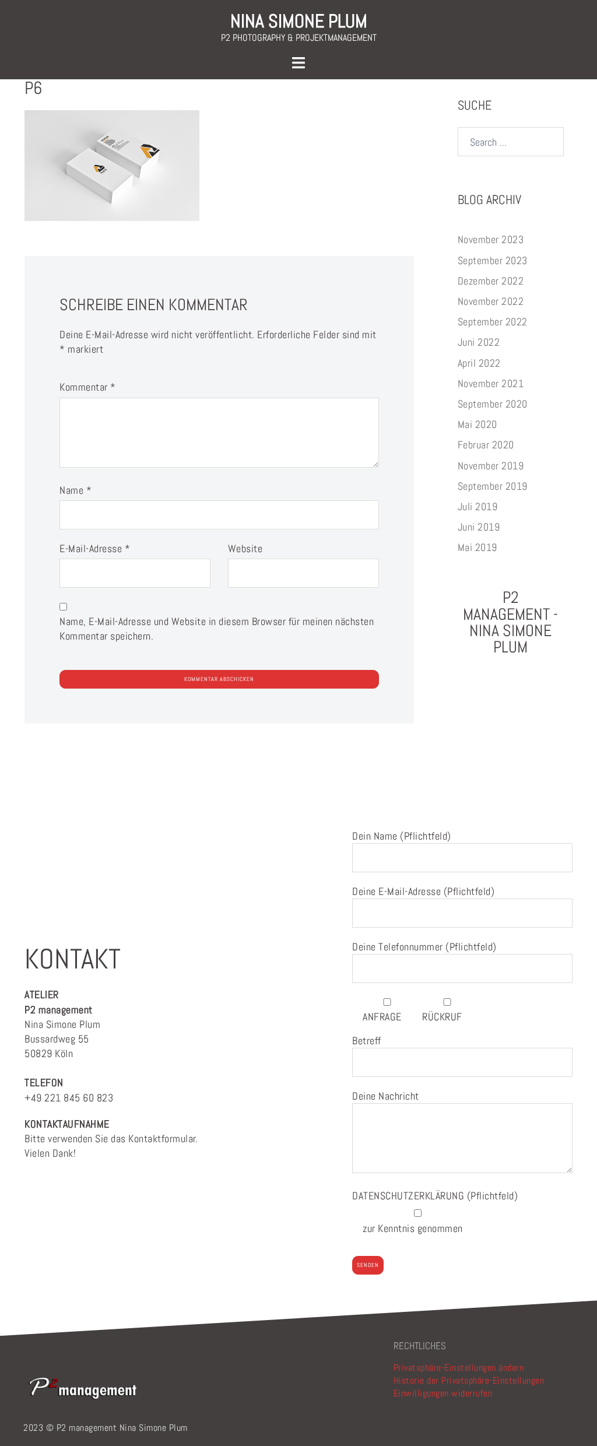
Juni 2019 (479, 527)
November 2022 (491, 301)
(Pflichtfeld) (435, 1195)
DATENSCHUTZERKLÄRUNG (409, 1195)
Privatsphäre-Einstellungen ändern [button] (459, 1367)
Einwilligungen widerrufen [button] (443, 1393)
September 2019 (493, 486)
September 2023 (493, 260)
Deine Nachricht (385, 1096)
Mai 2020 (477, 424)
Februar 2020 (486, 444)
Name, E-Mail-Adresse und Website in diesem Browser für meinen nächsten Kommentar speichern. (216, 629)
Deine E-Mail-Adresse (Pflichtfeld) (423, 891)
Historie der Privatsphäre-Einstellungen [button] (469, 1380)
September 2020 (493, 403)
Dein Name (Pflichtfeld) (401, 836)
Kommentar (87, 387)
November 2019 (491, 465)
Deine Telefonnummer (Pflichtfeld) (424, 946)
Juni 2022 (479, 342)
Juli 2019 (478, 506)
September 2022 (493, 321)
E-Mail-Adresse (94, 548)
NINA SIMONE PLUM (298, 21)
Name (75, 490)
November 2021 (491, 383)
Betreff (366, 1040)
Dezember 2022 (491, 280)
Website (245, 548)
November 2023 (491, 239)
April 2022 (479, 363)
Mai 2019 (477, 547)
